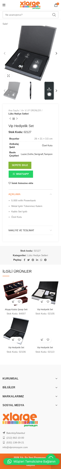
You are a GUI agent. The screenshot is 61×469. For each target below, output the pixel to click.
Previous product (10, 118)
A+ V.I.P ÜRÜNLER (31, 110)
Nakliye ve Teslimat (21, 230)
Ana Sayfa (13, 110)
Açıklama (14, 194)
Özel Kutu (47, 145)
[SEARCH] (54, 14)
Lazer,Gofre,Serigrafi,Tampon (37, 154)
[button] (20, 174)
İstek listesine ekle (22, 183)
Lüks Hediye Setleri (18, 113)
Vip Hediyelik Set (45, 309)
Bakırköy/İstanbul (15, 433)
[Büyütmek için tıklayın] (8, 75)
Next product (17, 118)
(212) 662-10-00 (15, 437)
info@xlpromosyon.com (15, 447)
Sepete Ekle (20, 165)
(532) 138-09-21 (15, 442)
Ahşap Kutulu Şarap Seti (16, 309)
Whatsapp (22, 174)
